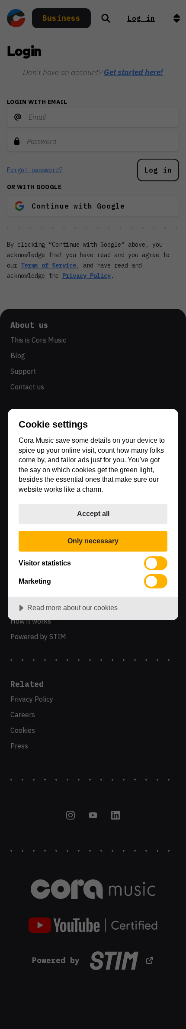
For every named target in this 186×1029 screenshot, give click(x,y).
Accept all (93, 513)
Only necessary (93, 541)
